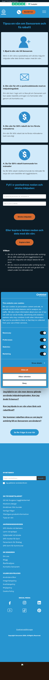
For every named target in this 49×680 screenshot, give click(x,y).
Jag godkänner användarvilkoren (16, 483)
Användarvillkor (9, 577)
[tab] (24, 395)
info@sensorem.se (24, 623)
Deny (24, 383)
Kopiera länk (24, 242)
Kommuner (15, 1)
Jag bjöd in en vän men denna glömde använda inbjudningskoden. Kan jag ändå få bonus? (22, 395)
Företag (8, 1)
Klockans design (10, 504)
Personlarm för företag (12, 542)
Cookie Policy (8, 591)
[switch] (43, 340)
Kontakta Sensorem (11, 567)
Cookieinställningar (24, 629)
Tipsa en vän (8, 518)
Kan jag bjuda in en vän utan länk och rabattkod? (22, 408)
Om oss (6, 556)
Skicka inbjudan (24, 217)
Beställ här (28, 12)
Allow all (24, 370)
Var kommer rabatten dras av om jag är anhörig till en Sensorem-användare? (22, 419)
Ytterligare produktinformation (16, 514)
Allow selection (24, 377)
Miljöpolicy (7, 588)
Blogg (5, 560)
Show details (37, 363)
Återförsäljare (8, 563)
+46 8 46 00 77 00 (31, 620)
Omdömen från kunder (12, 507)
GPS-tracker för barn (11, 539)
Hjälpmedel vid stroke (12, 535)
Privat (3, 1)
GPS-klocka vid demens (12, 528)
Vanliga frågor (9, 511)
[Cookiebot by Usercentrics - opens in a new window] (36, 295)
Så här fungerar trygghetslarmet (16, 500)
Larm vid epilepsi (10, 532)
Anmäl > (41, 478)
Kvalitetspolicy (9, 584)
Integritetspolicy (9, 581)
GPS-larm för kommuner (13, 546)
